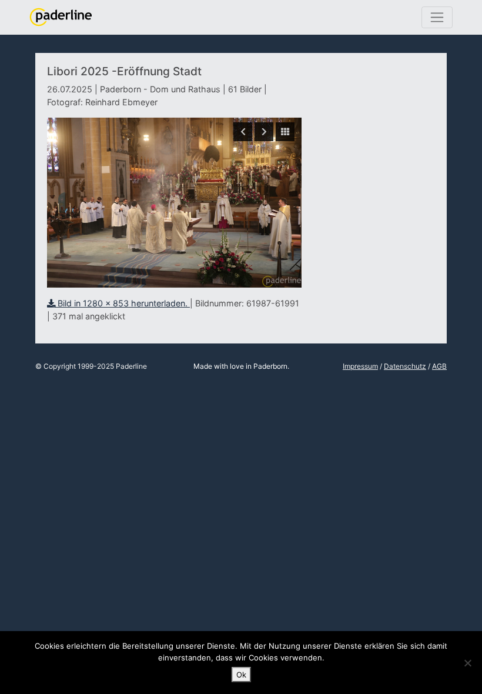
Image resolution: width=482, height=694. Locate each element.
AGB (439, 366)
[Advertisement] (374, 149)
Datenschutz (405, 366)
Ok (241, 674)
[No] (467, 663)
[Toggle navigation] (437, 17)
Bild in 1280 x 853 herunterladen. (122, 303)
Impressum (360, 366)
